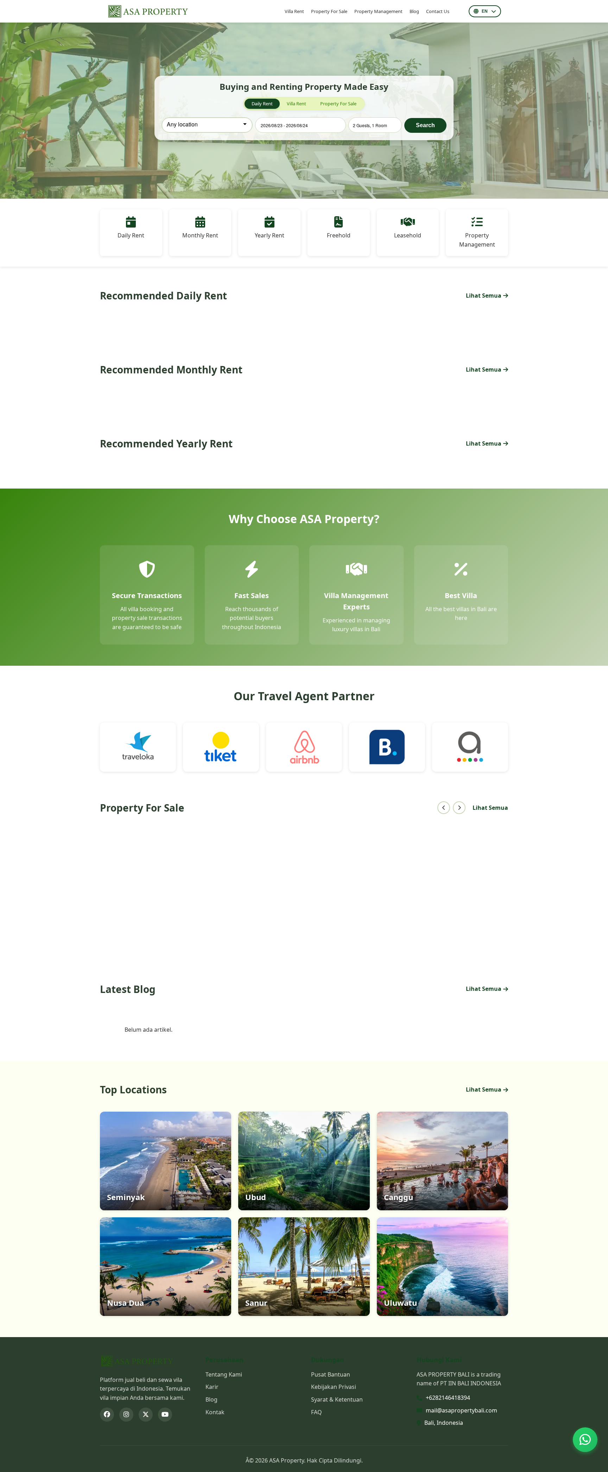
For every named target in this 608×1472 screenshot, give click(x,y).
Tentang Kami (223, 1374)
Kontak (214, 1412)
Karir (211, 1387)
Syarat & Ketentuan (337, 1399)
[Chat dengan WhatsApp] (585, 1438)
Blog (414, 11)
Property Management (378, 11)
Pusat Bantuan (330, 1374)
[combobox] (207, 125)
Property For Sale (329, 11)
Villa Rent (294, 11)
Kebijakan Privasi (333, 1387)
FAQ (316, 1412)
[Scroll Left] (443, 807)
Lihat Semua (483, 295)
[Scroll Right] (459, 807)
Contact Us (437, 11)
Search (425, 125)
